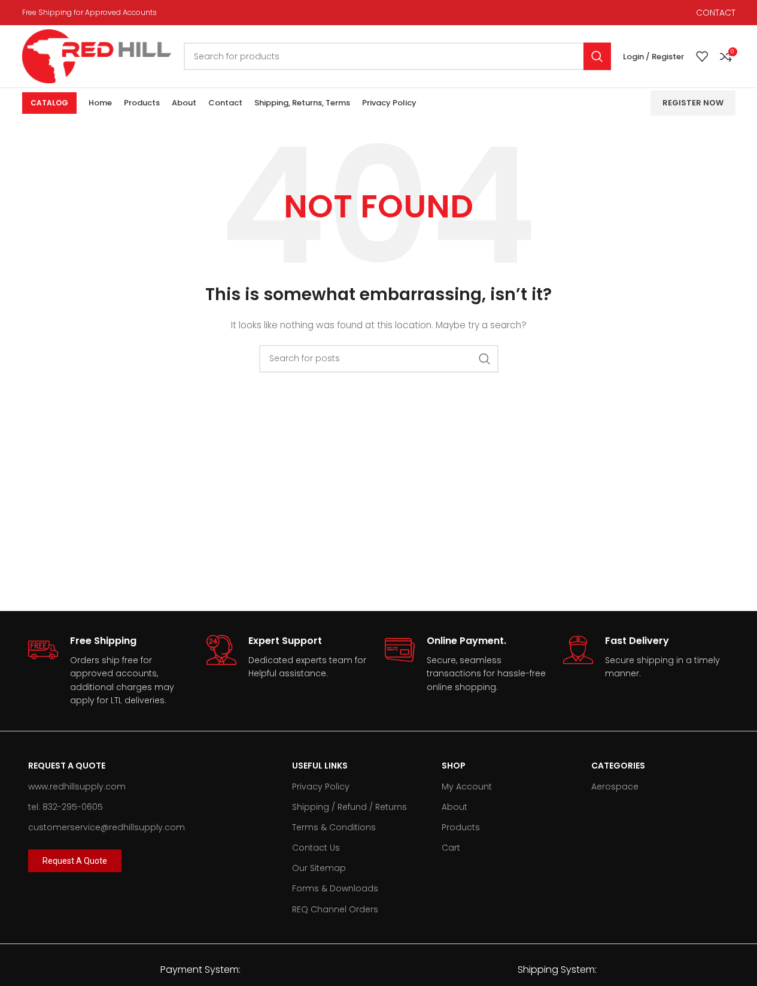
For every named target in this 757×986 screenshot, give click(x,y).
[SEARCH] (597, 56)
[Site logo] (97, 56)
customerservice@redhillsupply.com (106, 827)
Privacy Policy (320, 787)
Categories (618, 766)
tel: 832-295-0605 (65, 807)
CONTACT (715, 13)
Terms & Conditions (334, 827)
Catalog (49, 103)
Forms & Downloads (335, 888)
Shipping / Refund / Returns (349, 807)
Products (461, 827)
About (454, 807)
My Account (467, 787)
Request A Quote (66, 766)
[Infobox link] (111, 671)
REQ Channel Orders (335, 909)
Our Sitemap (319, 868)
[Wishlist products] (702, 56)
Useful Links (320, 766)
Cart (451, 848)
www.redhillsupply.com (77, 787)
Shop (454, 766)
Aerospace (615, 787)
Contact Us (316, 848)
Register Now (692, 102)
